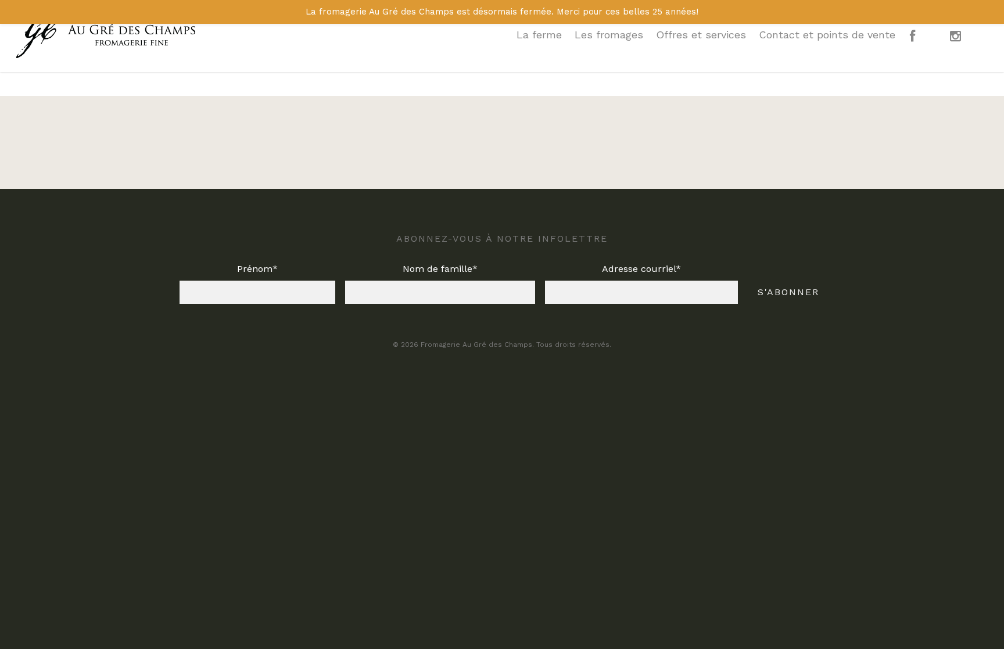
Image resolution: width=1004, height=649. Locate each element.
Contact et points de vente (827, 34)
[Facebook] (921, 42)
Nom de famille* (440, 268)
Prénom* (257, 268)
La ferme (539, 34)
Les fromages (609, 34)
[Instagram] (964, 42)
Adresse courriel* (641, 268)
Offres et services (701, 34)
